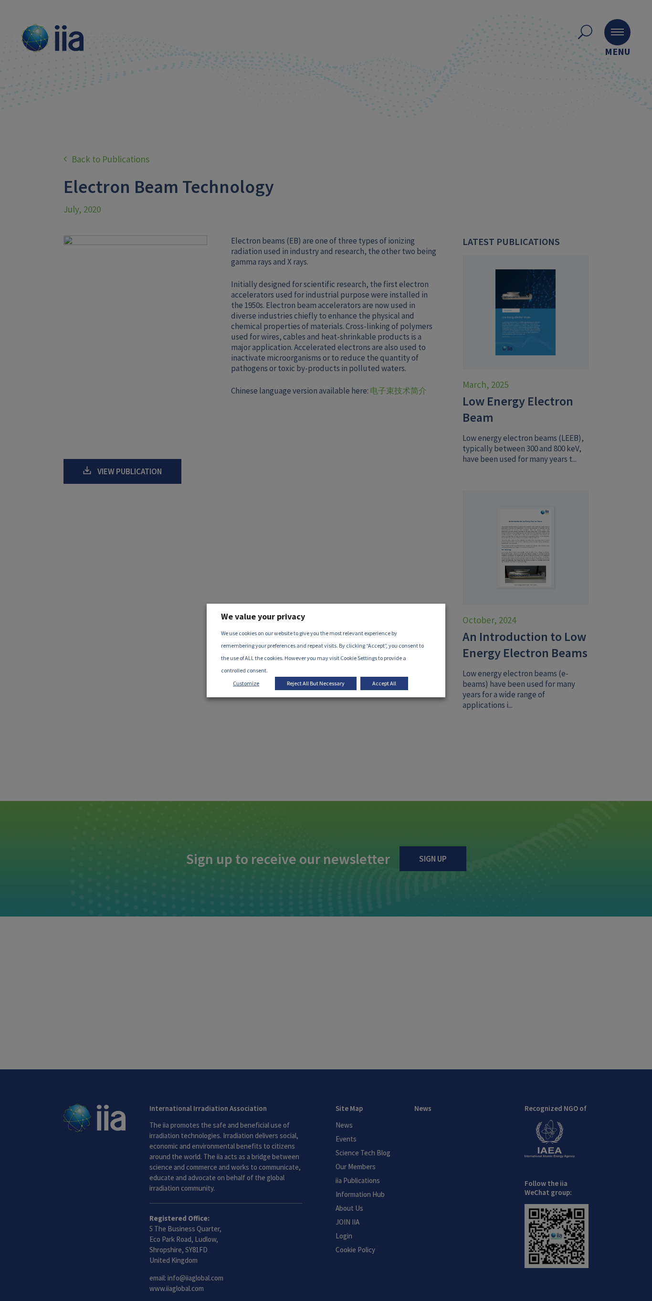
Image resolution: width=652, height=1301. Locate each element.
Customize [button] (246, 683)
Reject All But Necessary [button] (316, 683)
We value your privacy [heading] (263, 616)
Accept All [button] (384, 683)
